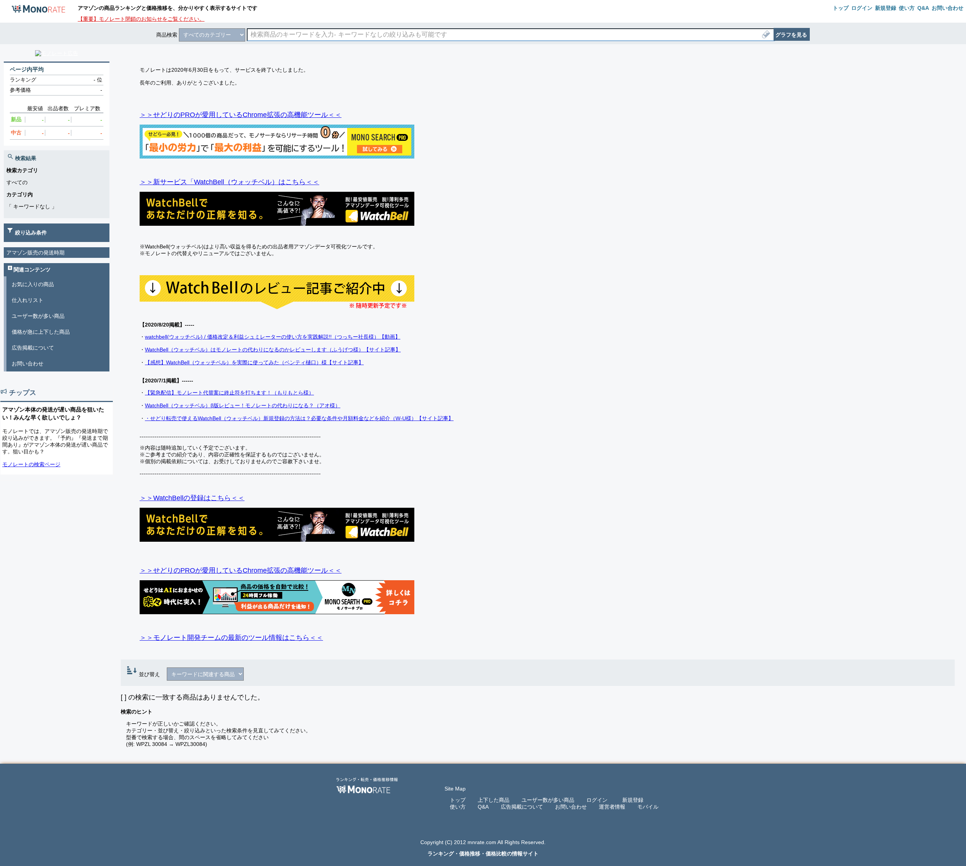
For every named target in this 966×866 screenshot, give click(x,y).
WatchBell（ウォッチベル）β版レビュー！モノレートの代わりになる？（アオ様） (242, 405)
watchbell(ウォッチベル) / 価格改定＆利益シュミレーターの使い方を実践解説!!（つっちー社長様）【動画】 (272, 337)
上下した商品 (493, 800)
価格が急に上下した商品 (41, 332)
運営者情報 (612, 807)
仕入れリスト (27, 300)
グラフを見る (791, 35)
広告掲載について (33, 348)
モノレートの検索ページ (31, 464)
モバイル (647, 807)
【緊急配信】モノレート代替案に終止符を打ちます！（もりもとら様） (229, 393)
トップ (458, 800)
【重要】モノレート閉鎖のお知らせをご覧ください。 (141, 19)
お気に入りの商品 (33, 284)
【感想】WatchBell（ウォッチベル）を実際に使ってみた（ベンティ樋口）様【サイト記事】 (254, 362)
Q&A (483, 807)
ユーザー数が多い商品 (38, 316)
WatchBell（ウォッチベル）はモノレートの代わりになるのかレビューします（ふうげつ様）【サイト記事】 (273, 350)
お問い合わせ (27, 364)
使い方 (458, 807)
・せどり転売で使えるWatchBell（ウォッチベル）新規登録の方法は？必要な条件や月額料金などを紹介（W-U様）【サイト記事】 (299, 418)
